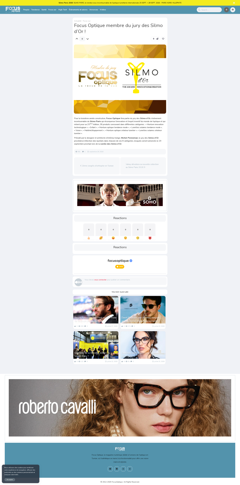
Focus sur (52, 10)
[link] (163, 39)
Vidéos (103, 10)
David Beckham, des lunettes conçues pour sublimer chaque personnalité (141, 319)
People (26, 10)
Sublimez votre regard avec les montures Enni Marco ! (143, 354)
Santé (44, 10)
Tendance (35, 10)
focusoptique (118, 260)
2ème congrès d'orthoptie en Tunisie (98, 165)
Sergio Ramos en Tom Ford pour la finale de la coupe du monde (95, 319)
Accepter (10, 479)
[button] (226, 9)
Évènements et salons (78, 10)
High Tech (62, 10)
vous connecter (100, 280)
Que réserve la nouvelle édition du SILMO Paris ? (92, 354)
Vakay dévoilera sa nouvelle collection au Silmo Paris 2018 (142, 166)
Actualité (77, 21)
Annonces (93, 10)
